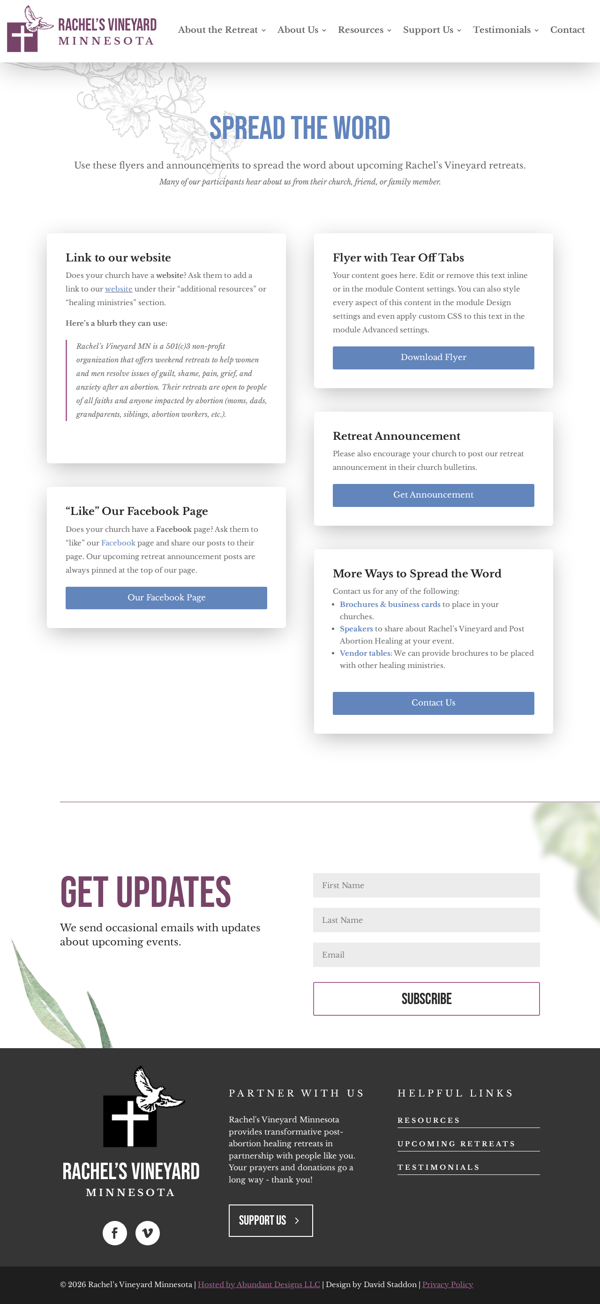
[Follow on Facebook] (115, 1233)
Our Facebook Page (167, 598)
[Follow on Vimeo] (147, 1233)
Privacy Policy (447, 1284)
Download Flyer (433, 357)
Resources (360, 31)
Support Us (428, 31)
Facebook (118, 542)
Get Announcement (433, 495)
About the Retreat (218, 31)
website (119, 288)
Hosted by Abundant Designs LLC (259, 1284)
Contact (567, 31)
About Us (298, 31)
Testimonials (502, 31)
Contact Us (434, 703)
